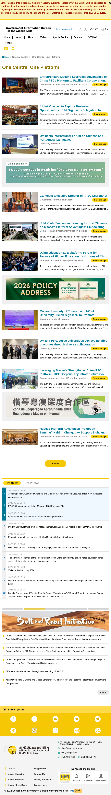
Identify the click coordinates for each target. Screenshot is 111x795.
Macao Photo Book (17, 785)
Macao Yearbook (16, 779)
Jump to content (64, 29)
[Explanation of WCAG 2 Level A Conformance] (75, 790)
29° (96, 29)
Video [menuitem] (43, 37)
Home (5, 57)
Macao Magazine (16, 774)
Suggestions (40, 768)
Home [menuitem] (7, 37)
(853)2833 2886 (68, 757)
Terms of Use (40, 785)
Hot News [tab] (12, 483)
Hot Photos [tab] (32, 483)
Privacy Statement (43, 779)
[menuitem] (18, 37)
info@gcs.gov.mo (69, 752)
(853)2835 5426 (88, 757)
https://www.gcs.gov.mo (71, 748)
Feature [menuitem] (78, 37)
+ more (103, 692)
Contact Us (39, 774)
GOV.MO (12, 768)
